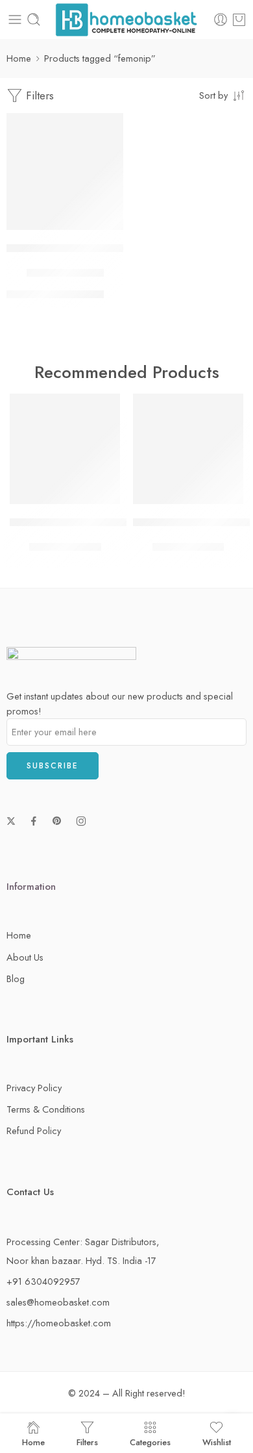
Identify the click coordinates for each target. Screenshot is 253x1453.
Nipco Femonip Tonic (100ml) (73, 248)
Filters (38, 95)
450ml (52, 296)
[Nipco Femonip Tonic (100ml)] (64, 171)
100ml (20, 296)
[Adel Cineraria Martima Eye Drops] (188, 449)
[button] (102, 502)
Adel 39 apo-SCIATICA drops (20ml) (93, 522)
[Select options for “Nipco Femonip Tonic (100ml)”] (105, 228)
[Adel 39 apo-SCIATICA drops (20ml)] (65, 449)
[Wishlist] (110, 126)
